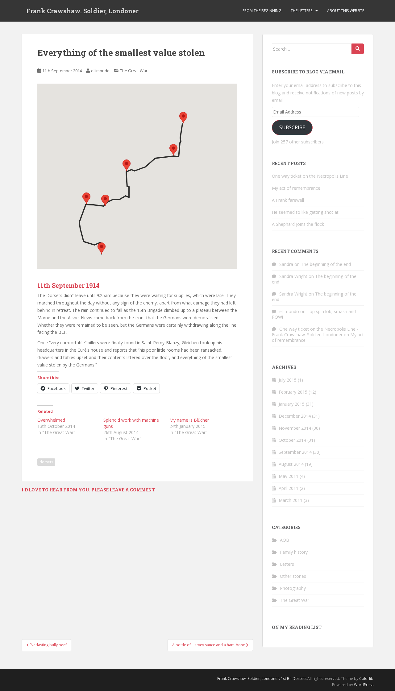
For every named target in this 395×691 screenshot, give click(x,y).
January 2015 (292, 404)
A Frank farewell (288, 200)
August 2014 (291, 464)
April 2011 (288, 488)
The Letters (301, 10)
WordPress (363, 684)
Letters (287, 564)
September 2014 (295, 452)
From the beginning (262, 10)
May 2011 (288, 476)
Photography (293, 588)
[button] (102, 248)
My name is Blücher (189, 420)
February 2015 (293, 392)
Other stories (293, 576)
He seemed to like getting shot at (305, 212)
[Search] (357, 48)
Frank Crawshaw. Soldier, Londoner (82, 11)
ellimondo (100, 70)
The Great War (134, 70)
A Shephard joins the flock (298, 224)
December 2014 (295, 416)
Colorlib (366, 678)
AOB (284, 540)
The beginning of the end (326, 264)
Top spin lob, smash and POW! (314, 314)
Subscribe (292, 127)
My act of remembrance (296, 188)
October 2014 (292, 440)
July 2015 (288, 380)
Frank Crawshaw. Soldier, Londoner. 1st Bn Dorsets (261, 678)
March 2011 (290, 500)
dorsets (46, 462)
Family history (294, 552)
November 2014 (295, 428)
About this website (345, 10)
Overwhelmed (51, 420)
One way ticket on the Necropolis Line (310, 176)
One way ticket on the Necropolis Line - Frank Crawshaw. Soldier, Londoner (315, 331)
